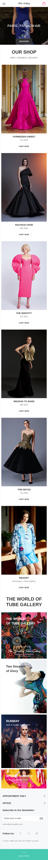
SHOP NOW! (24, 146)
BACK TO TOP (24, 856)
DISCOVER (24, 41)
